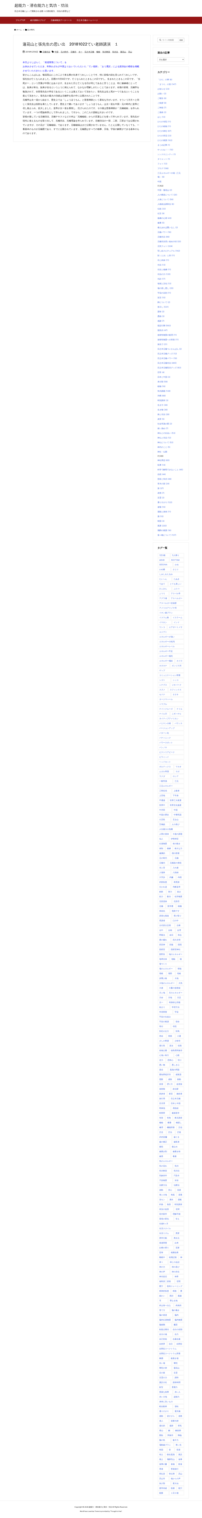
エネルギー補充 (166, 656)
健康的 (162, 853)
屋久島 (162, 1045)
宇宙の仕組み (165, 1017)
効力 (161, 896)
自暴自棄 (176, 1339)
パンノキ (163, 747)
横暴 (169, 1122)
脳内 (177, 1315)
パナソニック (165, 738)
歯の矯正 (163, 1142)
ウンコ (162, 627)
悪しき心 (175, 1065)
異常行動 (163, 1238)
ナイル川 (163, 713)
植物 (161, 386)
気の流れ (163, 1166)
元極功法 (46, 52)
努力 (170, 891)
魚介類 (162, 1483)
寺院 (175, 1026)
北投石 (176, 901)
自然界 (162, 1344)
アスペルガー (176, 598)
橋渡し (179, 1122)
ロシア (176, 776)
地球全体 (163, 959)
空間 (178, 1281)
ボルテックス (165, 766)
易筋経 (176, 1108)
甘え (177, 1219)
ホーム (19, 30)
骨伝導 (172, 1474)
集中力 (176, 1440)
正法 (170, 1132)
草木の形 (163, 483)
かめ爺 (162, 569)
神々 (161, 1262)
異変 (177, 1233)
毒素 (175, 1156)
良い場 (162, 1363)
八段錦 (176, 872)
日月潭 (162, 1103)
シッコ (176, 680)
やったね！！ (165, 149)
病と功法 (163, 414)
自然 (161, 474)
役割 (180, 1045)
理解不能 (176, 1214)
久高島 (162, 819)
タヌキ (176, 694)
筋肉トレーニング (174, 1286)
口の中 (176, 920)
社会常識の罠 (164, 423)
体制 (161, 848)
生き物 (162, 409)
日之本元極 (89, 52)
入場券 (162, 872)
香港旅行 (175, 1469)
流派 (179, 1190)
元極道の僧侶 (175, 863)
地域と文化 (164, 283)
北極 (161, 906)
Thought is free (116, 1511)
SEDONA (163, 564)
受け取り (177, 916)
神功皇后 (163, 1276)
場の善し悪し (165, 288)
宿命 (177, 1021)
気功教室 (106, 52)
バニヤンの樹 (165, 723)
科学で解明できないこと (170, 469)
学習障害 (163, 1012)
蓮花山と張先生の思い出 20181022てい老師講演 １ (70, 44)
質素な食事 (164, 1392)
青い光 (178, 1445)
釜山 (161, 1430)
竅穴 (161, 1286)
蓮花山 (123, 52)
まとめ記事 (163, 145)
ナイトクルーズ (166, 709)
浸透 (180, 1195)
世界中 (162, 805)
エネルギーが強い (167, 637)
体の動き (176, 843)
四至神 (162, 944)
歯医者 (176, 1142)
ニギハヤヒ (176, 713)
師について (163, 302)
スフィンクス (175, 689)
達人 (161, 1421)
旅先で (162, 344)
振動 (179, 1079)
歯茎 (161, 1156)
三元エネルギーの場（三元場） (169, 175)
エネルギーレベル (167, 646)
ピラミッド (164, 757)
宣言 (161, 297)
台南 (170, 930)
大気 (180, 983)
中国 (56, 52)
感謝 (160, 321)
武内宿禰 (163, 1137)
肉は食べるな (165, 1305)
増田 (170, 973)
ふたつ (176, 588)
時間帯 (162, 1113)
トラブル (163, 704)
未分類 (162, 381)
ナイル (179, 709)
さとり (176, 569)
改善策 (179, 1084)
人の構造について (167, 195)
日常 (160, 372)
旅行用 (162, 1098)
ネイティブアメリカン (169, 718)
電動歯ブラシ (165, 1445)
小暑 (179, 1036)
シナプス (163, 685)
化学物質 (178, 896)
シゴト (162, 680)
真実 (160, 419)
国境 (180, 944)
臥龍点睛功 (164, 1329)
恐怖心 (170, 1060)
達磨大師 (175, 1421)
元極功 (73, 52)
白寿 (177, 1243)
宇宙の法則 (164, 293)
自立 (171, 1344)
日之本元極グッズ (167, 353)
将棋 (170, 1036)
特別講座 (162, 400)
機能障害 (171, 1127)
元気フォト (165, 246)
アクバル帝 (175, 593)
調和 (177, 1377)
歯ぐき (176, 1137)
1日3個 (162, 555)
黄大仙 (176, 1483)
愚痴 (160, 316)
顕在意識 (171, 1454)
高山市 (162, 1478)
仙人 (161, 839)
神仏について (165, 442)
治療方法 (163, 1185)
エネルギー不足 (166, 651)
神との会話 (174, 1262)
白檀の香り (164, 1247)
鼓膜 (173, 1488)
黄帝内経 (163, 1488)
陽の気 (162, 1440)
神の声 (162, 1271)
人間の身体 (164, 834)
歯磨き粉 (176, 1151)
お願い (161, 93)
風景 (162, 525)
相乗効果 (175, 1252)
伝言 (160, 213)
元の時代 (64, 52)
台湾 (179, 930)
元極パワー (164, 232)
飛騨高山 (171, 1459)
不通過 (162, 800)
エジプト (163, 632)
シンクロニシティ (166, 154)
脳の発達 (163, 1315)
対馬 (177, 1031)
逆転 (177, 1406)
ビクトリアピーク (167, 752)
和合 (180, 935)
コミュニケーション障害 (169, 675)
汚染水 (176, 1175)
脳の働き (175, 1310)
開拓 (161, 1435)
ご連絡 (161, 112)
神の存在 (175, 1271)
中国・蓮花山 (164, 190)
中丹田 (162, 810)
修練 (169, 848)
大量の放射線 (174, 988)
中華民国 (177, 814)
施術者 (179, 1093)
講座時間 (176, 1382)
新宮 (171, 1093)
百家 (177, 1247)
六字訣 (162, 877)
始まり (162, 1007)
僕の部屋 (175, 853)
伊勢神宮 (175, 839)
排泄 (161, 1084)
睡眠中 (162, 1257)
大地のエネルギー (167, 983)
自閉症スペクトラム (168, 1348)
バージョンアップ (167, 728)
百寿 (161, 1252)
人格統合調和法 (165, 204)
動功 (169, 896)
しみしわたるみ (166, 574)
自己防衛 (163, 1339)
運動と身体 (164, 511)
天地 (170, 997)
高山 (130, 52)
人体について (165, 199)
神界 (177, 1276)
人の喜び (175, 824)
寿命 (161, 1036)
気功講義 (164, 391)
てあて (162, 584)
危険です (175, 911)
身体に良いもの (166, 1401)
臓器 (176, 1324)
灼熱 (161, 1204)
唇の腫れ (163, 940)
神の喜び (175, 1267)
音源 (178, 1449)
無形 (169, 1204)
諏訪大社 (163, 1382)
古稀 (178, 925)
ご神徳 (161, 107)
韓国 (160, 521)
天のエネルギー (175, 992)
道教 (180, 1416)
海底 (173, 1195)
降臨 (180, 1435)
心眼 (177, 1055)
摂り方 (170, 1084)
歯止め (175, 1146)
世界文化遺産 (175, 805)
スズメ (162, 689)
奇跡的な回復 (174, 1002)
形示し (163, 307)
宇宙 (177, 1012)
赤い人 (177, 1392)
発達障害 (163, 1243)
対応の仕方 (164, 1031)
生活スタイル (165, 1228)
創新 (161, 891)
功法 (161, 265)
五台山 (176, 819)
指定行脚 (164, 325)
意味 (160, 311)
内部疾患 (163, 882)
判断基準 (176, 887)
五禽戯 (162, 824)
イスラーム (177, 617)
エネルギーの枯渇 (167, 641)
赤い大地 (163, 1397)
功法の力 (164, 274)
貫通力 (175, 1387)
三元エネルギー (166, 786)
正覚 (179, 1132)
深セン (162, 1199)
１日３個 (175, 1493)
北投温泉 (163, 901)
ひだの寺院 (164, 121)
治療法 (176, 1185)
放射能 (162, 1089)
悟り (180, 1060)
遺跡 (171, 1425)
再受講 (176, 882)
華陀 (176, 1363)
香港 (161, 1469)
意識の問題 (174, 1069)
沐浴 (177, 1180)
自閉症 (179, 1344)
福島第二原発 (165, 1281)
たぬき (176, 579)
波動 (161, 1190)
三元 (177, 781)
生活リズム (164, 1233)
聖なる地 (174, 1300)
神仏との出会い (166, 433)
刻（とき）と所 (166, 255)
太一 (80, 52)
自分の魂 (163, 1334)
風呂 (180, 1454)
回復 (171, 944)
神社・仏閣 (162, 452)
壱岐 (179, 973)
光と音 (162, 867)
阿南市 (170, 1435)
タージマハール (166, 699)
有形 (161, 1118)
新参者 (162, 1093)
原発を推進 (164, 916)
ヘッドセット (165, 762)
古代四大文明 (165, 925)
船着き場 (175, 1358)
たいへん (163, 579)
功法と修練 (164, 269)
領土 (161, 1454)
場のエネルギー (166, 968)
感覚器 (178, 1074)
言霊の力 (163, 1377)
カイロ (179, 661)
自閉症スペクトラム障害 (169, 1353)
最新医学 (175, 1113)
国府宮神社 (175, 949)
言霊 (160, 497)
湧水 (171, 1199)
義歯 (180, 1296)
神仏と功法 (164, 438)
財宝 (161, 1387)
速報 (161, 507)
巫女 (171, 1045)
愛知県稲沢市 (165, 1074)
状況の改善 (164, 1209)
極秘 (98, 52)
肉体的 (178, 1305)
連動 (161, 1416)
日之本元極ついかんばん (169, 349)
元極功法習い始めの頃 (169, 241)
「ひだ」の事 (164, 79)
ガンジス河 (176, 665)
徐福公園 (163, 1050)
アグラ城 (163, 598)
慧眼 (161, 1079)
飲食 (180, 1464)
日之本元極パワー (167, 358)
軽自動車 (163, 1406)
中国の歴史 (164, 814)
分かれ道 (163, 887)
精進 (175, 1291)
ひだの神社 (164, 131)
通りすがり (164, 502)
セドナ (162, 694)
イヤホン (163, 622)
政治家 (176, 1089)
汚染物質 (163, 1180)
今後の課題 (177, 834)
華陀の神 (163, 1368)
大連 (161, 988)
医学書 (170, 906)
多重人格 (163, 978)
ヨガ (177, 771)
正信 (180, 1127)
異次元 (176, 1238)
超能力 (176, 1397)
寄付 (161, 1026)
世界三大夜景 (175, 800)
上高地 (162, 795)
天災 (179, 997)
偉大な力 (178, 848)
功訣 (161, 279)
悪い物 (162, 1065)
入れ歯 (176, 867)
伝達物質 (163, 843)
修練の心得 (164, 218)
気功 (177, 1166)
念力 (161, 1060)
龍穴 (180, 1488)
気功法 (115, 52)
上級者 (176, 790)
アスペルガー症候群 (168, 603)
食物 (173, 1464)
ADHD (162, 560)
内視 (180, 877)
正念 (161, 1132)
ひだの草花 (164, 135)
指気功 (162, 330)
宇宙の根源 (164, 1021)
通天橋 (177, 1411)
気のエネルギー (166, 1161)
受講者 (162, 920)
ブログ (163, 168)
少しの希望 (164, 1041)
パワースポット (166, 742)
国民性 (162, 954)
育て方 (162, 1310)
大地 (177, 978)
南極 (180, 906)
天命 (161, 997)
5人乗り (175, 555)
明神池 (162, 1108)
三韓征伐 (163, 790)
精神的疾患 (164, 1291)
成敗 (170, 1079)
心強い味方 (164, 1055)
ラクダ (162, 776)
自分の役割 (177, 1329)
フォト (162, 163)
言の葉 (162, 1372)
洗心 (170, 1190)
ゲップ (162, 670)
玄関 (177, 1209)
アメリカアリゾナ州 (168, 608)
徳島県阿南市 (176, 1050)
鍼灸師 (178, 1430)
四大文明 (176, 940)
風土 (161, 1459)
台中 (161, 930)
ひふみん (163, 588)
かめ (177, 564)
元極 (177, 858)
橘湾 (161, 1127)
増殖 (161, 973)
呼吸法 (162, 935)
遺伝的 (162, 1425)
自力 (177, 1334)
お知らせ (163, 89)
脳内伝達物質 (165, 1320)
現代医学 (163, 1214)
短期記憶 (173, 1257)
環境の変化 (164, 1219)
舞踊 (161, 1358)
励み (179, 891)
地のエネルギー (175, 954)
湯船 (180, 1199)
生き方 (162, 405)
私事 (161, 465)
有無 (169, 1118)
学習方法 (175, 1007)
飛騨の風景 (164, 530)
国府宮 (162, 949)
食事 (180, 1459)
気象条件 (163, 1175)
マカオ (178, 766)
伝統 (161, 209)
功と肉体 (163, 260)
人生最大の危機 (166, 829)
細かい (162, 1296)
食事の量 (163, 1464)
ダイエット (163, 159)
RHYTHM (175, 560)
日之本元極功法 (167, 363)
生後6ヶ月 (163, 1223)
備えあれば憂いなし (167, 227)
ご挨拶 (161, 103)
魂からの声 (175, 1478)
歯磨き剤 (163, 1151)
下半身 (176, 795)
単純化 (162, 911)
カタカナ (163, 665)
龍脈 (161, 1493)
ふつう (162, 593)
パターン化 (164, 733)
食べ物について (166, 535)
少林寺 (177, 1041)
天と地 (162, 992)
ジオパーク (176, 685)
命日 (171, 935)
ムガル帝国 (164, 771)
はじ (161, 117)
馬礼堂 (162, 1474)
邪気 (180, 1425)
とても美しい (175, 584)
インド (176, 622)
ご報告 (161, 98)
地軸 (173, 959)
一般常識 (163, 781)
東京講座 (178, 1118)
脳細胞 (162, 1324)
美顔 (171, 1296)
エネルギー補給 (166, 661)
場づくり (163, 964)
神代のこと (163, 447)
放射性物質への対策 (168, 339)
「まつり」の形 (166, 84)
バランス (178, 723)
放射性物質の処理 (167, 335)
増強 (179, 968)
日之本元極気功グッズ (169, 367)
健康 (160, 223)
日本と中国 (163, 377)
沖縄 (161, 395)
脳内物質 (178, 1320)
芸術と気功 (164, 479)
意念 (161, 1069)
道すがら (171, 1416)
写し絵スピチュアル (168, 251)
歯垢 (161, 1146)
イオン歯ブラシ (166, 612)
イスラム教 (164, 617)
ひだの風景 (164, 140)
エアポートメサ (175, 627)
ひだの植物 (164, 126)
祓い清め (162, 428)
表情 (160, 493)
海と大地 (163, 1195)
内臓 (171, 877)
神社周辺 (163, 460)
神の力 (162, 1267)
